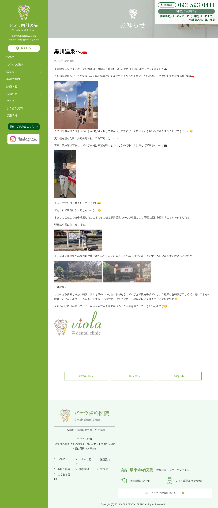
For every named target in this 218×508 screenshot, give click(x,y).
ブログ (10, 101)
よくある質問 (14, 108)
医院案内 (11, 71)
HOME (10, 57)
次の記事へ (180, 376)
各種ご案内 (13, 79)
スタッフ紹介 (14, 64)
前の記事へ (86, 376)
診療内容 (11, 86)
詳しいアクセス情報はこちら (162, 493)
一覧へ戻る (133, 376)
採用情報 (11, 115)
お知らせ (11, 93)
